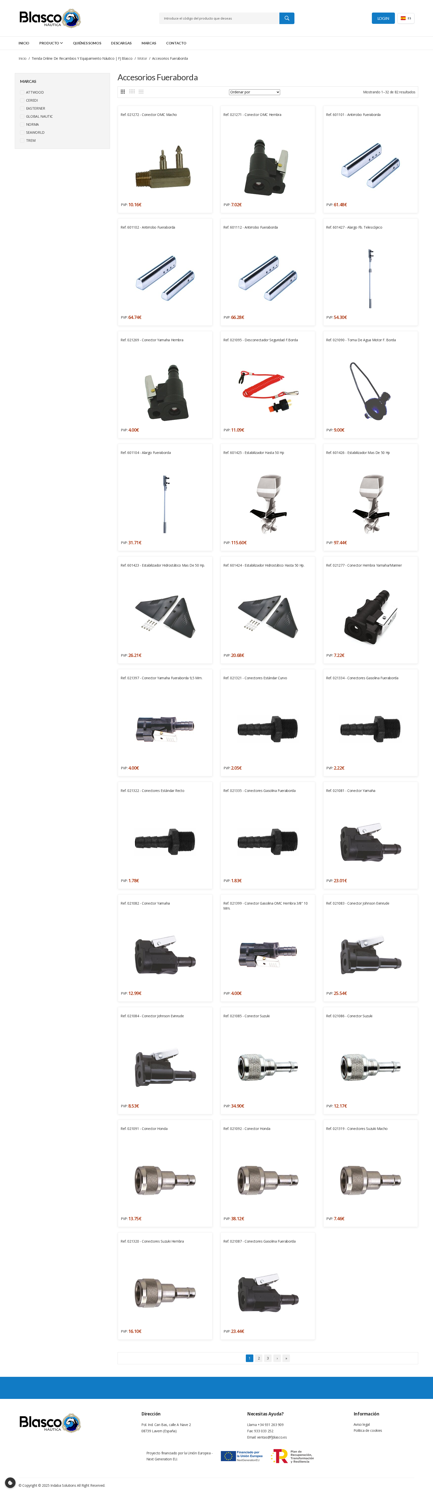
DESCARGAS (121, 43)
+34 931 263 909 (271, 1424)
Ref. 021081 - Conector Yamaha (350, 790)
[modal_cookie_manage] (10, 1482)
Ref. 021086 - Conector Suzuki (349, 1015)
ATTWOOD (34, 92)
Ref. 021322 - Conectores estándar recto (152, 790)
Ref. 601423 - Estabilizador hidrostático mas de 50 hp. (163, 565)
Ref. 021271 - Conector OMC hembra (252, 114)
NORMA (32, 124)
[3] (122, 91)
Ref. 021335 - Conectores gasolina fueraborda (259, 790)
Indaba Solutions (63, 1485)
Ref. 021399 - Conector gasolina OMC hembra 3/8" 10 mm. (265, 906)
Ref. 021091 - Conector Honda (144, 1128)
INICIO (24, 43)
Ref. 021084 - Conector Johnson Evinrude (152, 1015)
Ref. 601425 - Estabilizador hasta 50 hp (253, 452)
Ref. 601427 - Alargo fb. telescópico (354, 227)
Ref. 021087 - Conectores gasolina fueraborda (259, 1241)
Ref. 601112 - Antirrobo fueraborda (250, 227)
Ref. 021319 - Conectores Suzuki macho (357, 1128)
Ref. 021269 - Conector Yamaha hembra (152, 339)
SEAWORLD (35, 132)
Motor (142, 58)
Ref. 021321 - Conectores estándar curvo (255, 677)
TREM (30, 140)
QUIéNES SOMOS (87, 43)
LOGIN (383, 18)
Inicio (23, 58)
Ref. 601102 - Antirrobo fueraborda (148, 227)
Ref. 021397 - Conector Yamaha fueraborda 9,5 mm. (161, 677)
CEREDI (31, 100)
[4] (132, 91)
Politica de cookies (368, 1430)
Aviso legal (362, 1424)
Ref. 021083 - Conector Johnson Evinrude (357, 903)
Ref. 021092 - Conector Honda (246, 1128)
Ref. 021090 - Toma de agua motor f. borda (361, 339)
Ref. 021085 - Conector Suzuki (246, 1015)
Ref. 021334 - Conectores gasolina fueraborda (362, 677)
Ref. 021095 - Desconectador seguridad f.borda (260, 339)
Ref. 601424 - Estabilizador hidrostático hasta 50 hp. (263, 565)
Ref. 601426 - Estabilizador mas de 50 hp (358, 452)
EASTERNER (35, 108)
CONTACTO (176, 43)
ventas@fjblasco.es (272, 1437)
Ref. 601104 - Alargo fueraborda (146, 452)
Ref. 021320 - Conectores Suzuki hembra (152, 1241)
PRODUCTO (49, 43)
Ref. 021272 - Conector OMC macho (149, 114)
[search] (286, 18)
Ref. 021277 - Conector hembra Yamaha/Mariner (364, 565)
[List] (141, 91)
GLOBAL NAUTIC (39, 116)
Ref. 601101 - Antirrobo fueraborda (353, 114)
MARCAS (149, 43)
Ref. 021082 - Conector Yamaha (145, 903)
